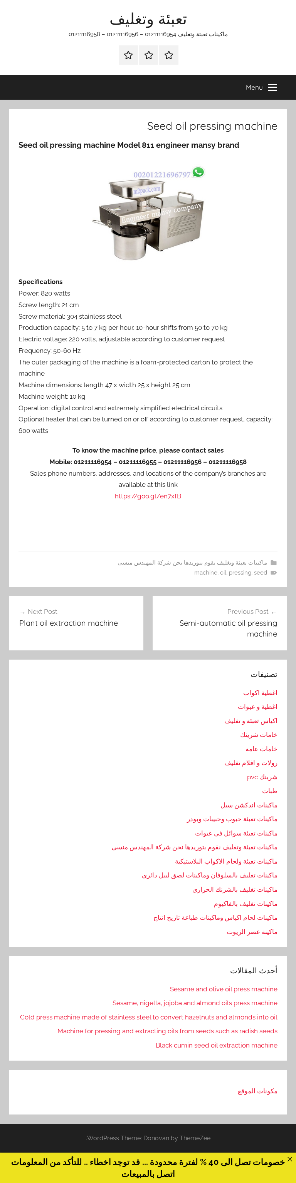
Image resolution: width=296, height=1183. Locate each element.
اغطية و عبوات (258, 706)
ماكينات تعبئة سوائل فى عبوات (236, 833)
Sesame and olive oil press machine (224, 989)
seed (260, 572)
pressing (240, 572)
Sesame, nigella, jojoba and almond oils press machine (195, 1003)
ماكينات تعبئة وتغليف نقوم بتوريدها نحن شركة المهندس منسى (192, 562)
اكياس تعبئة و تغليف (251, 721)
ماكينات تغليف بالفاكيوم (246, 903)
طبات (270, 791)
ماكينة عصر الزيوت (252, 932)
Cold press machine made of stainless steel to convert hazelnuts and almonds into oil (149, 1017)
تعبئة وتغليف (148, 18)
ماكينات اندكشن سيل (249, 805)
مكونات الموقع (258, 1091)
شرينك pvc (262, 777)
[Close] (289, 1159)
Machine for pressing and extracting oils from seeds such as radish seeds (167, 1031)
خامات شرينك (259, 735)
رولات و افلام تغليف (251, 763)
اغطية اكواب (260, 693)
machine (205, 572)
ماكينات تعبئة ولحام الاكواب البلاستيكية (226, 861)
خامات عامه (262, 749)
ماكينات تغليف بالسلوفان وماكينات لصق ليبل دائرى (210, 875)
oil (223, 572)
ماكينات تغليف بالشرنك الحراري (235, 889)
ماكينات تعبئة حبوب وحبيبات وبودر (232, 819)
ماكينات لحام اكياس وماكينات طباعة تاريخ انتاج (215, 917)
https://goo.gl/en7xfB (148, 496)
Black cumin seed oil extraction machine (217, 1045)
